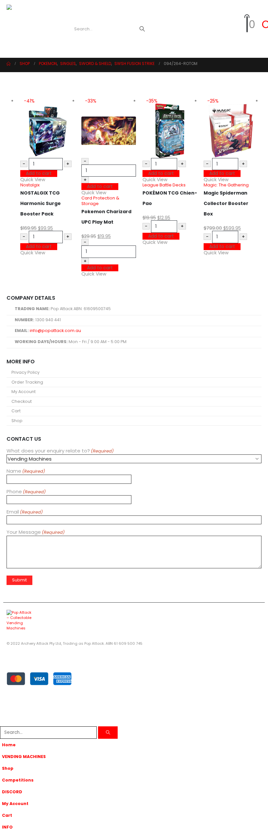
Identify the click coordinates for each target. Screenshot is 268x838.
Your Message (36, 532)
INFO (7, 827)
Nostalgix (30, 185)
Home (9, 745)
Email (25, 512)
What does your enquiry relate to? (60, 451)
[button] (61, 29)
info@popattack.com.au (55, 330)
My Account (23, 391)
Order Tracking (27, 382)
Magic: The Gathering (226, 185)
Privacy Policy (25, 372)
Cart (16, 411)
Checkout (21, 401)
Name (26, 471)
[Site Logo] (31, 29)
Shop (17, 420)
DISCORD (12, 792)
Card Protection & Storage (100, 201)
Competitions (18, 780)
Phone (26, 492)
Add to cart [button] (39, 173)
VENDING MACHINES (24, 756)
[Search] (142, 29)
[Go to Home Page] (8, 63)
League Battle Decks (164, 185)
